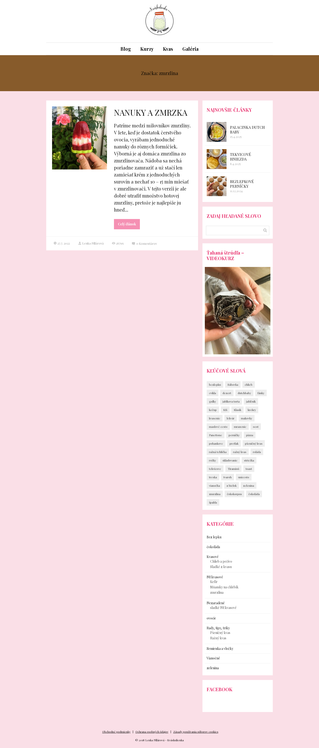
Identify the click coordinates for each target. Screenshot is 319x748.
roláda (257, 452)
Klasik (237, 410)
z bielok (232, 485)
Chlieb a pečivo (221, 561)
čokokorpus (234, 494)
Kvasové (213, 556)
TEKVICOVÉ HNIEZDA (240, 157)
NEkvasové (215, 577)
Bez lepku (214, 537)
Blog (126, 49)
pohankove (216, 443)
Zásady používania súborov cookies (195, 732)
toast (249, 469)
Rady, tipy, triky (218, 628)
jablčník (251, 401)
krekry (252, 410)
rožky (212, 460)
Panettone (215, 435)
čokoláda (254, 494)
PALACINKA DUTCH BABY (247, 129)
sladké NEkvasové (223, 607)
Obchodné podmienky (116, 732)
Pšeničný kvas (220, 632)
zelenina (248, 485)
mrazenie (240, 426)
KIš (225, 410)
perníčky (234, 435)
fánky (261, 393)
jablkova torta (231, 401)
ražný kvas (239, 452)
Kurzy (147, 49)
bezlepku (215, 384)
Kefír (214, 581)
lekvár (230, 418)
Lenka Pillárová (93, 243)
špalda (213, 502)
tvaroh (227, 477)
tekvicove (215, 469)
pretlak (234, 443)
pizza (249, 435)
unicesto (243, 477)
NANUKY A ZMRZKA (150, 112)
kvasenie (214, 418)
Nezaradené (216, 603)
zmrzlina (214, 494)
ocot (256, 426)
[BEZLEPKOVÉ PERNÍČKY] (217, 186)
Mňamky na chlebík (224, 587)
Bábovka (232, 384)
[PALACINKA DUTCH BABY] (217, 132)
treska (213, 477)
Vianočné (213, 658)
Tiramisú (233, 469)
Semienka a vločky (220, 648)
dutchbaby (244, 393)
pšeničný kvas (253, 443)
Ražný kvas (218, 638)
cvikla (212, 393)
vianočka (214, 485)
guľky (212, 401)
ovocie (211, 618)
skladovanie (230, 460)
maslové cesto (218, 426)
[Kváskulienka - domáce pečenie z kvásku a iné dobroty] (159, 21)
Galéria (190, 49)
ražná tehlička (218, 452)
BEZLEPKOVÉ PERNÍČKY (242, 184)
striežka (249, 460)
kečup (213, 410)
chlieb (248, 384)
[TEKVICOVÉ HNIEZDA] (217, 159)
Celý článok (127, 224)
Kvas (168, 49)
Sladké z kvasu (221, 567)
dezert (227, 393)
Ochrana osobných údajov (151, 732)
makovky (246, 418)
